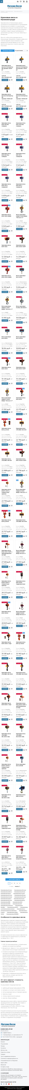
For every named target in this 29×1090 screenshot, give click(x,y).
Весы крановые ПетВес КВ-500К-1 (21, 306)
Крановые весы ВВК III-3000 (20, 795)
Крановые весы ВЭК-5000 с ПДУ (6, 703)
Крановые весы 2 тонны (19, 893)
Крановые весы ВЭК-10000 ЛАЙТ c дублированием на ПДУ (21, 827)
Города (3, 1046)
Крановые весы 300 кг (6, 898)
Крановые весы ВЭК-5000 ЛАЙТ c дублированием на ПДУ (21, 705)
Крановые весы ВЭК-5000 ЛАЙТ (21, 368)
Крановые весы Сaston (12, 912)
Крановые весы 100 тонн (20, 890)
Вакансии (3, 1064)
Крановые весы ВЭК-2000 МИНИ (6, 276)
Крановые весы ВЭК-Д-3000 (6, 429)
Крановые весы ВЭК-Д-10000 (20, 642)
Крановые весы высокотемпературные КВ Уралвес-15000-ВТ (7, 96)
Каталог (3, 1042)
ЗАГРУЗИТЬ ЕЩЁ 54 (14, 879)
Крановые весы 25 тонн (20, 895)
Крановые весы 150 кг (6, 893)
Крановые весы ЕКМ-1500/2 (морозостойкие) (21, 857)
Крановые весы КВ (17, 903)
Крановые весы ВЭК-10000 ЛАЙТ (21, 459)
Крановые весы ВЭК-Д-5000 (6, 520)
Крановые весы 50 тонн (6, 900)
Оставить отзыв (5, 1067)
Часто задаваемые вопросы (8, 1056)
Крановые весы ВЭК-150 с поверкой (20, 155)
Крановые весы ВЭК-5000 (20, 398)
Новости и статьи (5, 1052)
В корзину (4, 79)
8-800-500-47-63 (6, 1029)
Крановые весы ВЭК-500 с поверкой (20, 185)
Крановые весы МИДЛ (12, 907)
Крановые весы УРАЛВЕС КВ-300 (21, 429)
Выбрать (4, 873)
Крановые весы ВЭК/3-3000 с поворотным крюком (6, 492)
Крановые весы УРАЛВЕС (13, 913)
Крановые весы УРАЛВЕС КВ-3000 (21, 673)
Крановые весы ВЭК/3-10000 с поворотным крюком (6, 766)
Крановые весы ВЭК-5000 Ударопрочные (6, 827)
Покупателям (4, 1044)
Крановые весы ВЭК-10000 (6, 612)
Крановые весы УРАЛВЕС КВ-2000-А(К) (6, 735)
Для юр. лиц (4, 1050)
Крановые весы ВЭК (5, 903)
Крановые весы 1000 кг (6, 891)
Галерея (3, 1054)
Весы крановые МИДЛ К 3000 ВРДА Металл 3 (21, 552)
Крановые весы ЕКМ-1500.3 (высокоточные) (6, 857)
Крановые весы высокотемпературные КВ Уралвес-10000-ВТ (21, 96)
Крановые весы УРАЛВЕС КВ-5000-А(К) (6, 796)
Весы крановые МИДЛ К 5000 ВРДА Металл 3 (21, 613)
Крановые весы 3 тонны (6, 896)
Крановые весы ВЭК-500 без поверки (6, 155)
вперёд (17, 886)
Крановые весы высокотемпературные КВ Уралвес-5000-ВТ (7, 68)
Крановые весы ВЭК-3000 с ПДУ (7, 642)
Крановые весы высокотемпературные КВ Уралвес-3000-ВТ (21, 68)
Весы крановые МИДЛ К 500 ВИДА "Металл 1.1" (21, 216)
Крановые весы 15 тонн (19, 891)
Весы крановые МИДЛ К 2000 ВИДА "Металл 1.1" (7, 399)
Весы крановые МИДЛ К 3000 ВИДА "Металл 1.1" (21, 491)
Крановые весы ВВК (5, 902)
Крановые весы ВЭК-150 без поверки (6, 124)
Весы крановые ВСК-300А (20, 276)
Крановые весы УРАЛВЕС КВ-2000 (7, 673)
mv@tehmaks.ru (7, 1032)
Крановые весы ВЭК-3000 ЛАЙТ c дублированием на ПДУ (7, 553)
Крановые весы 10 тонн (6, 890)
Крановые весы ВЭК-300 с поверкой (6, 185)
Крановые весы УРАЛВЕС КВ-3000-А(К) (20, 735)
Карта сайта (4, 1062)
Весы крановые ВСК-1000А (20, 337)
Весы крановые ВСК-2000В (20, 764)
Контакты (3, 1048)
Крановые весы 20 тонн (6, 895)
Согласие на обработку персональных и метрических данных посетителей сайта (11, 1069)
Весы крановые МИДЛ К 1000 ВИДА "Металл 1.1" (7, 307)
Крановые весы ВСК (17, 902)
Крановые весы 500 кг (19, 900)
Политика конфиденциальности (9, 1058)
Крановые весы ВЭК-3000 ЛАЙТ (21, 245)
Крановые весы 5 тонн (19, 898)
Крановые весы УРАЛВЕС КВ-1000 (21, 520)
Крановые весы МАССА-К (7, 905)
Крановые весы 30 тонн (20, 896)
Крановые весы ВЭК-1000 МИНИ (6, 215)
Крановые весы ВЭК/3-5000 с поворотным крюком (6, 583)
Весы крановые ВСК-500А (6, 337)
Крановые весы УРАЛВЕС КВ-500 (7, 459)
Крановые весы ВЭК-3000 (6, 368)
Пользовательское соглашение (9, 1060)
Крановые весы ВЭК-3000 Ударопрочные (20, 582)
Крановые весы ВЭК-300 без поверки (20, 124)
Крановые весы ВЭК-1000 (6, 245)
